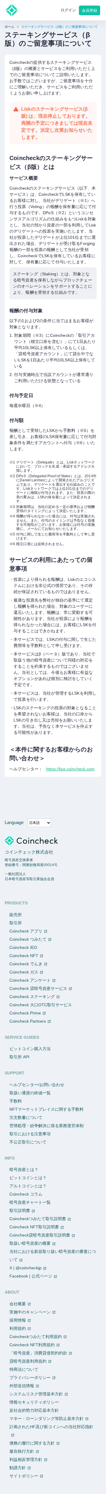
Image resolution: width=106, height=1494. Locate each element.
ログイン (68, 10)
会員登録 (89, 10)
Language (14, 822)
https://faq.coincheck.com (70, 769)
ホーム (9, 26)
